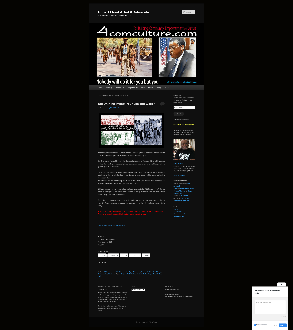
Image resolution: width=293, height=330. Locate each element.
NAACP (155, 274)
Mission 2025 (120, 87)
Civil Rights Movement (133, 272)
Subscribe (179, 114)
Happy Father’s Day (187, 188)
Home (100, 87)
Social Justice (102, 274)
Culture (150, 87)
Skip (275, 325)
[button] (131, 130)
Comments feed (179, 214)
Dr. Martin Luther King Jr (145, 274)
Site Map (109, 87)
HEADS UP (184, 196)
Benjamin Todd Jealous (128, 274)
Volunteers (111, 274)
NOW (166, 87)
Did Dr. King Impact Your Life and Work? (126, 103)
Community (144, 272)
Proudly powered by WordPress (146, 322)
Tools (143, 87)
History (159, 87)
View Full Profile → (180, 175)
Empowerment (133, 87)
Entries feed (178, 211)
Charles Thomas (179, 191)
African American (110, 272)
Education (152, 272)
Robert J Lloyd (178, 163)
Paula (176, 188)
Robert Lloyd (122, 108)
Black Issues (120, 272)
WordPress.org (179, 216)
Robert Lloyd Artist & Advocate (123, 12)
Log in (176, 209)
